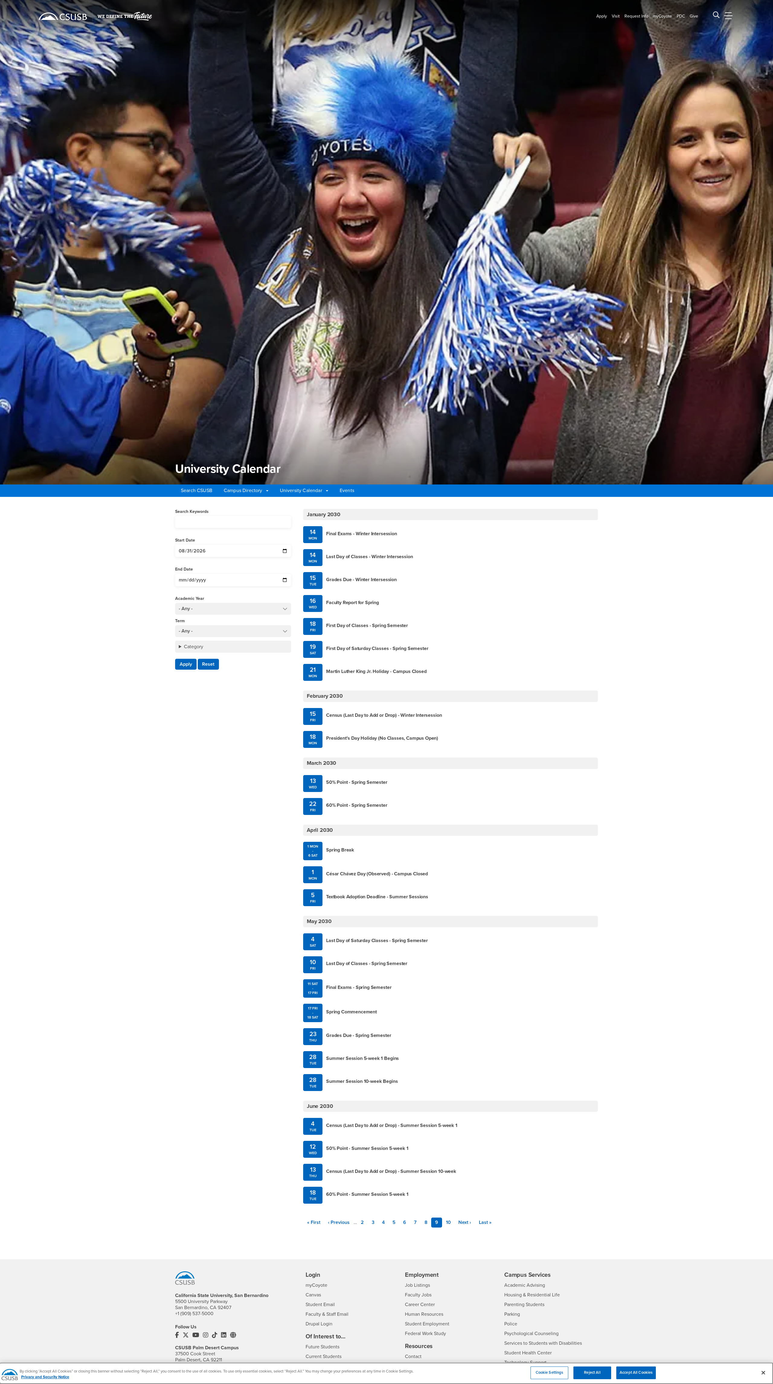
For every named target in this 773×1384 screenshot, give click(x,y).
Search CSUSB (196, 491)
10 (450, 1222)
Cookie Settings (549, 1372)
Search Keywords (192, 511)
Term (180, 620)
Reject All (592, 1372)
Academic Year (189, 598)
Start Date (185, 540)
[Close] (763, 1372)
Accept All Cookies (636, 1372)
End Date (184, 569)
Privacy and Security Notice (45, 1377)
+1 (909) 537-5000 (194, 1314)
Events (347, 491)
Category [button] (193, 647)
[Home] (63, 16)
